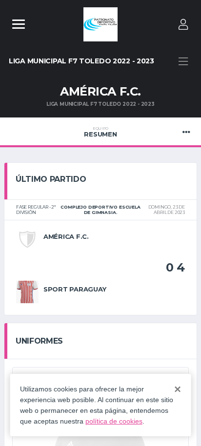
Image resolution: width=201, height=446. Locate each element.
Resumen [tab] (100, 132)
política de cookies (113, 421)
